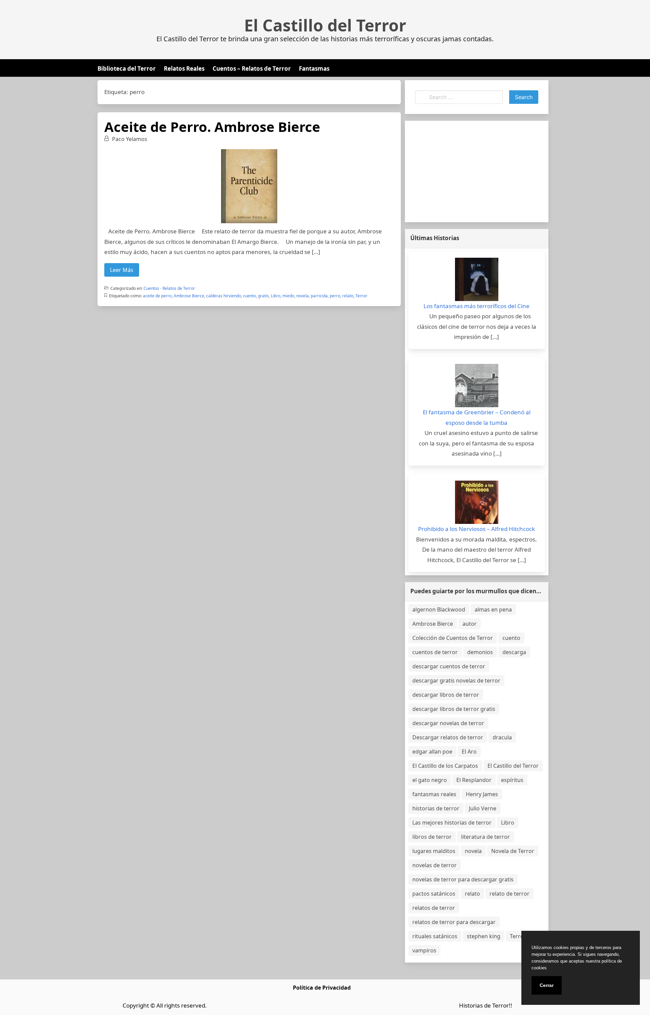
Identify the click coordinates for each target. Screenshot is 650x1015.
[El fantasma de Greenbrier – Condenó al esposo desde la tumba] (476, 385)
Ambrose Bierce (189, 296)
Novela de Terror (512, 851)
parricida (319, 296)
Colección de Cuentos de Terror (452, 638)
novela (302, 296)
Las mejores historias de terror (452, 822)
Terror (361, 296)
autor (469, 623)
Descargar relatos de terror (447, 737)
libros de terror (432, 836)
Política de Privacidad (322, 987)
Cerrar (547, 985)
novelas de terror (434, 865)
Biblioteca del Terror (127, 68)
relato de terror (509, 893)
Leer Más (121, 270)
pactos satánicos (433, 893)
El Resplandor (474, 780)
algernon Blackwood (438, 609)
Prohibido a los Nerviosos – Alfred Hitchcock (476, 529)
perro (335, 296)
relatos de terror (433, 908)
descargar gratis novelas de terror (456, 680)
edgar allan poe (432, 751)
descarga (514, 652)
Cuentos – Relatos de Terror (252, 68)
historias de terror (435, 808)
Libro (275, 296)
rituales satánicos (434, 936)
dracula (502, 737)
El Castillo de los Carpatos (445, 765)
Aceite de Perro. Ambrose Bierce (212, 126)
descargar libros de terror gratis (453, 709)
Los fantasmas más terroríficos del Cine (476, 306)
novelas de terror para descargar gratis (463, 879)
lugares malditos (433, 851)
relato (347, 296)
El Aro (469, 751)
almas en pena (493, 609)
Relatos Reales (184, 68)
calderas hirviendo (223, 296)
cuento (249, 296)
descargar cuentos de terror (448, 666)
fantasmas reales (434, 794)
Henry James (482, 794)
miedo (288, 296)
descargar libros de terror (445, 694)
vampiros (424, 950)
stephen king (483, 936)
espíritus (512, 780)
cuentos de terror (435, 652)
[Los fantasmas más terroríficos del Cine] (476, 279)
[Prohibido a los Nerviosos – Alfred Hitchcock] (476, 502)
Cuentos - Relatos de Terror (169, 288)
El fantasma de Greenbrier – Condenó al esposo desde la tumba (476, 417)
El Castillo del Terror (325, 25)
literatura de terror (485, 836)
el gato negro (429, 780)
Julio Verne (482, 808)
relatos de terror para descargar (454, 922)
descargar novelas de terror (448, 723)
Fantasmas (314, 68)
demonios (480, 652)
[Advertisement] (476, 171)
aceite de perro (157, 296)
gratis (263, 296)
